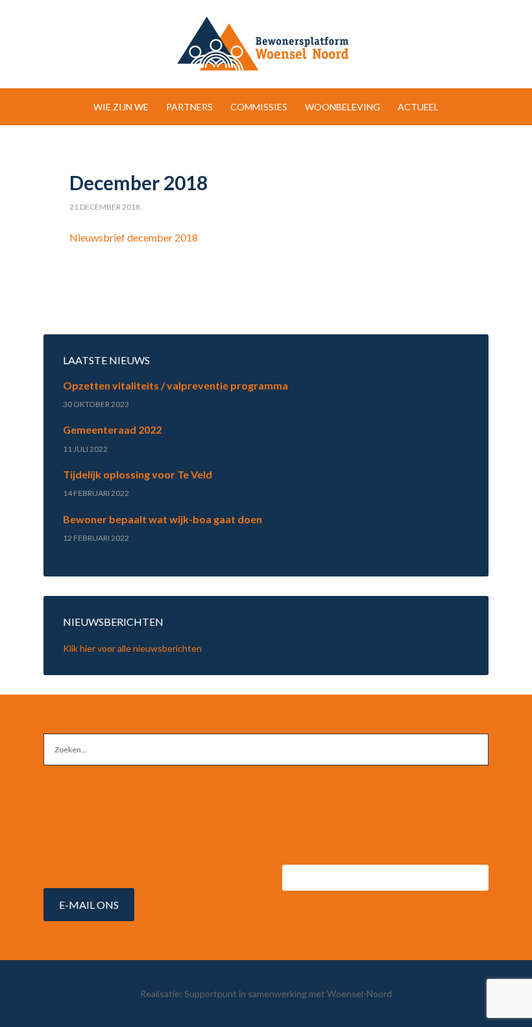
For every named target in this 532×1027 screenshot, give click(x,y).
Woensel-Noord (266, 45)
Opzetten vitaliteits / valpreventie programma (175, 385)
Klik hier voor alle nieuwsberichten (132, 648)
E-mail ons (89, 904)
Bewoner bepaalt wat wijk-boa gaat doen (162, 519)
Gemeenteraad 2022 (112, 429)
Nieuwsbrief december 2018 (133, 237)
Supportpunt (210, 993)
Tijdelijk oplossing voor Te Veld (137, 474)
